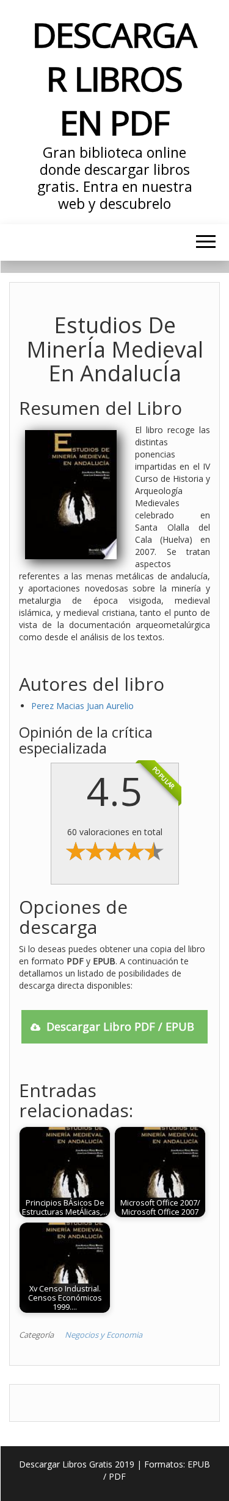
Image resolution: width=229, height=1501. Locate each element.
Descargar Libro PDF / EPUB (120, 1026)
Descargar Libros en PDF (114, 78)
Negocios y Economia (103, 1334)
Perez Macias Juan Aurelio (82, 706)
